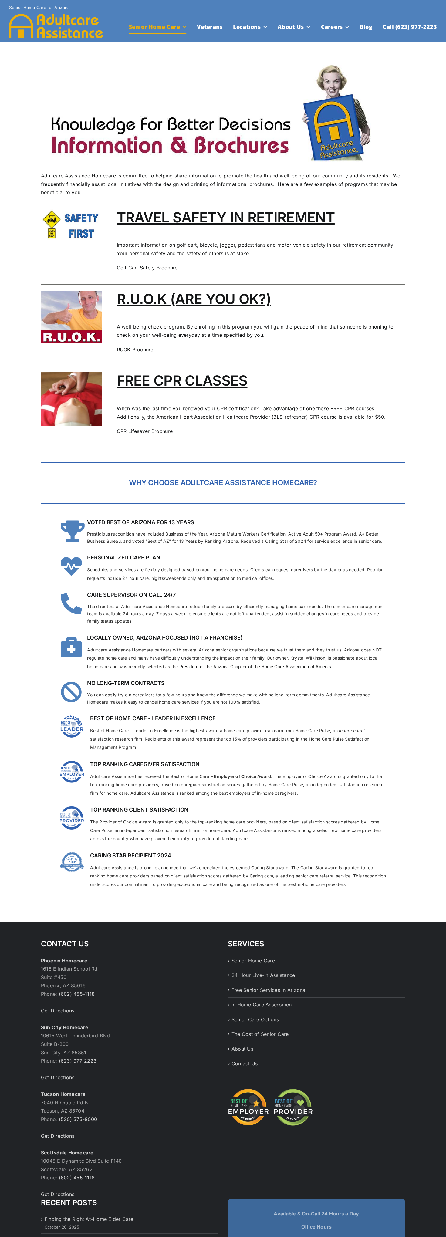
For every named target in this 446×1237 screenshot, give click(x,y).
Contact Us (244, 1063)
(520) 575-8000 (78, 1119)
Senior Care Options (255, 1019)
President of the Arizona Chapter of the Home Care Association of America (256, 666)
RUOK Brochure (135, 349)
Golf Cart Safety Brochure (147, 268)
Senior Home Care (253, 961)
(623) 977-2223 (77, 1061)
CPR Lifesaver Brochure (145, 431)
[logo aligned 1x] (56, 16)
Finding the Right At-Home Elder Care (89, 1219)
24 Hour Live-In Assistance (263, 975)
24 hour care (135, 578)
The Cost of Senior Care (260, 1034)
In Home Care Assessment (262, 1005)
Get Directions (57, 1011)
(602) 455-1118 (77, 994)
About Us (242, 1049)
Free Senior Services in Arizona (268, 990)
